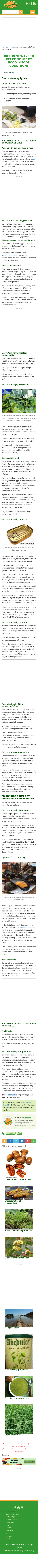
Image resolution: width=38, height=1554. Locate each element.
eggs (33, 159)
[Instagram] (22, 1508)
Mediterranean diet (12, 1514)
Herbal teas (10, 1523)
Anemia (8, 1528)
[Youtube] (18, 1508)
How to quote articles (13, 1539)
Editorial (27, 1118)
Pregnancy (9, 1530)
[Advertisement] (19, 33)
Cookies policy (29, 1551)
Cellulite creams (11, 1519)
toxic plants (14, 975)
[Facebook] (15, 1508)
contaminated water (9, 255)
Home (3, 47)
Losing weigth (10, 1517)
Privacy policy (18, 1551)
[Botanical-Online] (10, 4)
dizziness (23, 927)
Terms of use (8, 1551)
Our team (9, 1536)
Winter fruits (10, 1525)
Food (8, 47)
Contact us (9, 1534)
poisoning (11, 1133)
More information (10, 1095)
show (12, 72)
